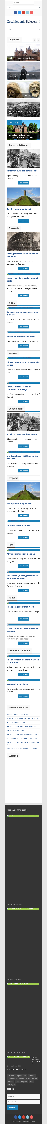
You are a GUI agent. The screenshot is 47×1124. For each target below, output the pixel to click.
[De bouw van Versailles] (23, 521)
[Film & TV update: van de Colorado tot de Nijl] (23, 383)
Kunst (28, 1079)
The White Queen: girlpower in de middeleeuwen (22, 577)
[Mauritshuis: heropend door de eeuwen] (23, 624)
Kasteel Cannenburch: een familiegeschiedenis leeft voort (21, 136)
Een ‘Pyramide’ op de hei (19, 209)
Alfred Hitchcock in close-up (21, 554)
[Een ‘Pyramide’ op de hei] (23, 197)
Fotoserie (32, 1076)
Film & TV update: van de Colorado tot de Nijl (19, 388)
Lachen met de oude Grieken (19, 95)
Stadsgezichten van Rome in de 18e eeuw (22, 718)
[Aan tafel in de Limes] (23, 680)
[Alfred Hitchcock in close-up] (23, 550)
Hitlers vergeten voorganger (36, 1060)
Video (31, 1082)
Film (25, 1076)
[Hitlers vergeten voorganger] (18, 1057)
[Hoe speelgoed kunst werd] (23, 603)
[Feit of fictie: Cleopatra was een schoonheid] (23, 656)
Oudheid (10, 1082)
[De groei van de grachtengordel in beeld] (23, 308)
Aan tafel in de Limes (17, 684)
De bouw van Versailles (18, 525)
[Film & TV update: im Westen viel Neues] (23, 358)
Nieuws (34, 1079)
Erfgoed (18, 122)
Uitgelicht (24, 1082)
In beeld (21, 1079)
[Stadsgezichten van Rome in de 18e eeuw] (23, 241)
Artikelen (11, 122)
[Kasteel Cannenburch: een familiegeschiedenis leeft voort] (23, 130)
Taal (17, 1082)
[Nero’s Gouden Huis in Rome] (23, 332)
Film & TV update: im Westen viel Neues (21, 726)
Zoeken (12, 1107)
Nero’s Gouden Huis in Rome (21, 336)
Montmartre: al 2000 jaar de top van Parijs (22, 738)
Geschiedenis (12, 1079)
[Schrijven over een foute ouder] (23, 158)
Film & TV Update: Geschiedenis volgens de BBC (23, 743)
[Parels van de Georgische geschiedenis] (23, 984)
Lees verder (23, 182)
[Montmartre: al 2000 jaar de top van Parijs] (23, 452)
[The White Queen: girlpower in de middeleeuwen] (23, 572)
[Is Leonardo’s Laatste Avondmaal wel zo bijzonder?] (23, 816)
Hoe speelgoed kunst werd (20, 606)
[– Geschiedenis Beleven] (23, 21)
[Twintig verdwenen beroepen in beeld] (23, 274)
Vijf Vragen (11, 1085)
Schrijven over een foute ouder (22, 170)
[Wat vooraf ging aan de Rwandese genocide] (23, 909)
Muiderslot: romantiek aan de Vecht (22, 58)
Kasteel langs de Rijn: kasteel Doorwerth (22, 748)
